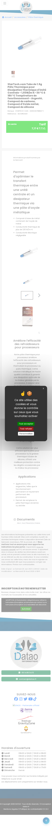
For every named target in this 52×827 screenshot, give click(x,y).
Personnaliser (26, 433)
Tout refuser (26, 428)
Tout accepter (26, 423)
